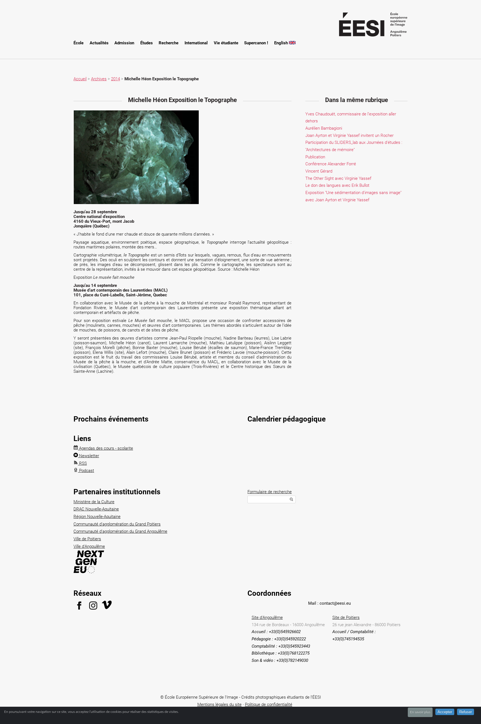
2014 (115, 78)
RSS (82, 463)
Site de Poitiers (346, 617)
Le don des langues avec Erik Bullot (337, 185)
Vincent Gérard (318, 171)
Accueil (80, 78)
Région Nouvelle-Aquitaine (97, 516)
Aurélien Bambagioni (323, 128)
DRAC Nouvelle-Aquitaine (96, 509)
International (196, 42)
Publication (315, 156)
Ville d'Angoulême (89, 546)
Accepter (445, 712)
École (78, 42)
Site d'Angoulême (267, 617)
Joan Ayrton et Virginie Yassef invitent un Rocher (349, 135)
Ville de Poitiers (87, 538)
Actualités (99, 42)
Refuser (465, 712)
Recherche (168, 42)
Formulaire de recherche (269, 491)
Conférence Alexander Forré (330, 163)
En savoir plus (420, 712)
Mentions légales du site (219, 704)
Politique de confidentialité (268, 704)
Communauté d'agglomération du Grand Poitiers (117, 524)
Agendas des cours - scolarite (105, 448)
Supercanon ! (256, 42)
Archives (99, 78)
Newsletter (88, 455)
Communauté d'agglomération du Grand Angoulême (120, 531)
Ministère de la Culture (93, 501)
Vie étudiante (226, 42)
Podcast (86, 470)
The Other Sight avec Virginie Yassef (338, 178)
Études (146, 42)
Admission (124, 42)
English (281, 42)
